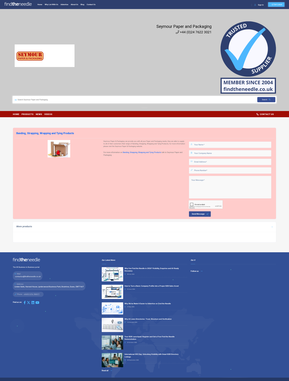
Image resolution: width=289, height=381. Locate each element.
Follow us (195, 271)
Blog (82, 4)
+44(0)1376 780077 (32, 294)
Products (28, 114)
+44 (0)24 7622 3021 (195, 32)
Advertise (64, 4)
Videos (48, 114)
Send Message (198, 214)
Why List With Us (51, 4)
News (39, 114)
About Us (74, 4)
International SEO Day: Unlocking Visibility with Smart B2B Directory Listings (151, 355)
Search (265, 100)
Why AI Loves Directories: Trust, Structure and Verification (148, 319)
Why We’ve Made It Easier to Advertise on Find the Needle (148, 304)
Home (39, 4)
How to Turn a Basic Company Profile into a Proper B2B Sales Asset (152, 286)
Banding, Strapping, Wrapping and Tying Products (142, 152)
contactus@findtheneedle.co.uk (28, 277)
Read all (105, 370)
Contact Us (91, 4)
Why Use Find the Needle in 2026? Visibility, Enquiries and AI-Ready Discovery (152, 269)
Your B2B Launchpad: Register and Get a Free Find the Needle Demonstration (150, 338)
